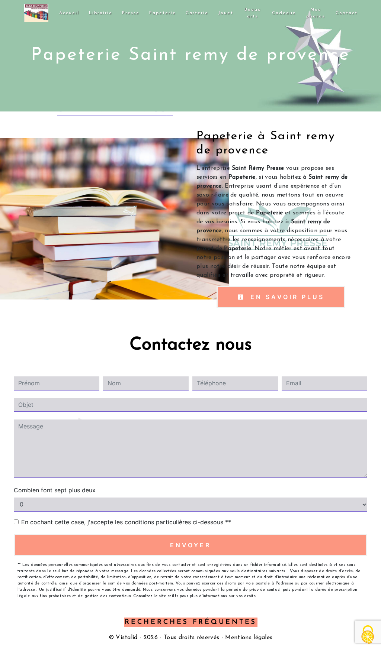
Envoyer (190, 545)
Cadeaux (284, 13)
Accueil (69, 13)
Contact (347, 13)
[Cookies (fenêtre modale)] (368, 635)
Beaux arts (252, 13)
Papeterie (162, 13)
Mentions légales (247, 638)
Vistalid (127, 638)
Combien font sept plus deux (55, 490)
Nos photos (315, 13)
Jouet (225, 13)
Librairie (100, 13)
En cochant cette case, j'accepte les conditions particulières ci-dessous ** (126, 522)
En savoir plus (285, 297)
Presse (131, 13)
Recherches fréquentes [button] (191, 622)
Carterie (197, 13)
